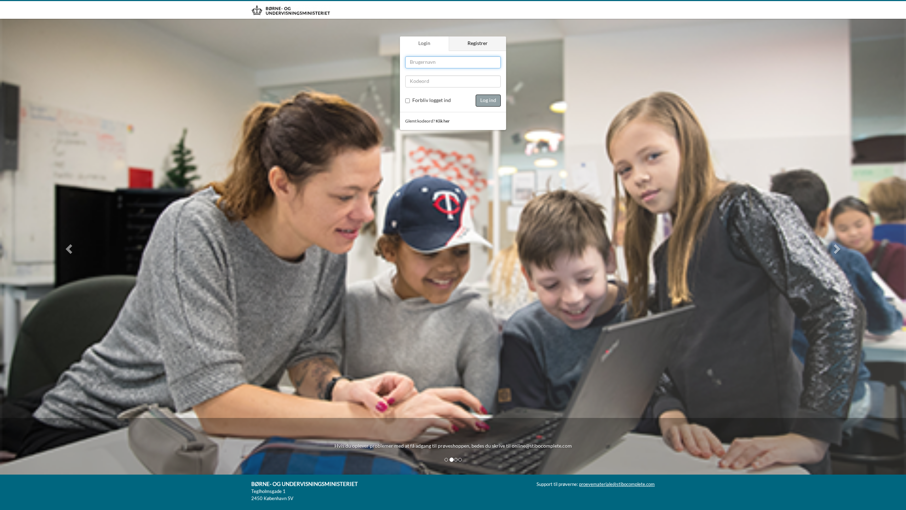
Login (424, 43)
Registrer (478, 43)
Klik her (443, 121)
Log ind (488, 100)
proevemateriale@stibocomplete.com (617, 484)
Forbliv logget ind (431, 100)
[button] (68, 247)
